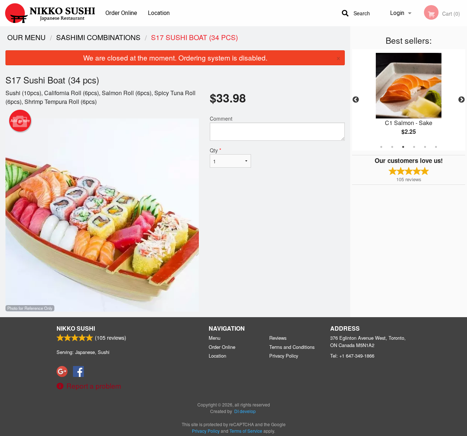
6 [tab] (436, 147)
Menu (214, 337)
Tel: (352, 355)
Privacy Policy (283, 355)
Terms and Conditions (291, 346)
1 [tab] (381, 147)
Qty (215, 150)
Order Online (121, 12)
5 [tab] (425, 147)
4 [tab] (414, 147)
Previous (355, 100)
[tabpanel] (408, 100)
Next (461, 100)
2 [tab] (392, 147)
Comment (221, 118)
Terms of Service (245, 431)
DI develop (245, 411)
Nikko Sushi (76, 328)
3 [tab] (403, 147)
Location (159, 12)
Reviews (277, 337)
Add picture (20, 120)
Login (397, 12)
